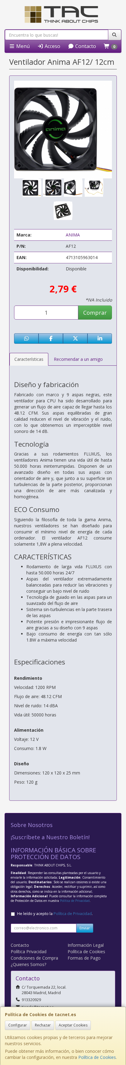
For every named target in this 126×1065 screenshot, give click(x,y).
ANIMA (73, 235)
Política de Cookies (97, 1057)
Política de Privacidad (75, 900)
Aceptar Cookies (73, 1025)
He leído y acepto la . (55, 913)
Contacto (85, 46)
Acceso (51, 46)
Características (28, 359)
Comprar (95, 312)
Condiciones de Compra (34, 958)
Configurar (17, 1025)
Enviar (85, 928)
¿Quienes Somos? (28, 964)
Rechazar (43, 1025)
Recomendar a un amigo (78, 359)
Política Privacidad (28, 951)
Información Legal (86, 945)
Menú (22, 46)
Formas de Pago (84, 958)
